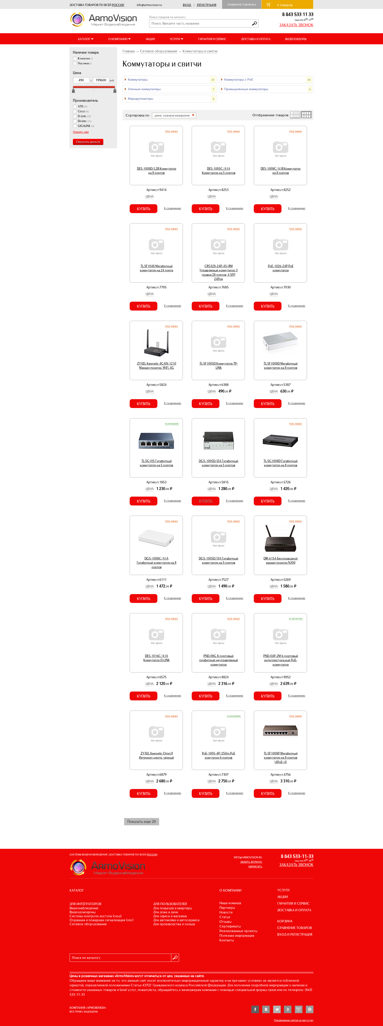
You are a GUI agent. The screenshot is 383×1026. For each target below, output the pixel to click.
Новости (226, 912)
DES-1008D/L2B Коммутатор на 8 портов (156, 171)
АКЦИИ (150, 39)
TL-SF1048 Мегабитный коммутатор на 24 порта (156, 268)
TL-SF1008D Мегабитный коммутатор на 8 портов (281, 365)
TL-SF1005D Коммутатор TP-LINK (218, 365)
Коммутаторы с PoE (267, 79)
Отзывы (225, 921)
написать (255, 866)
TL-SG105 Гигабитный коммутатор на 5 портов (156, 463)
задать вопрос (251, 861)
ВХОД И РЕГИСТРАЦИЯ (294, 934)
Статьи (224, 917)
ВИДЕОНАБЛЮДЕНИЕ (84, 908)
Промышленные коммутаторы (267, 89)
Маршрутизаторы (171, 98)
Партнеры (227, 908)
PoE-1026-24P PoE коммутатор (280, 268)
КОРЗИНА (284, 921)
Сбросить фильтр (88, 142)
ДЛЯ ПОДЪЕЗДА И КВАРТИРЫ (172, 908)
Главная (129, 51)
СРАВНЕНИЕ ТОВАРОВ (294, 928)
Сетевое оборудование (158, 51)
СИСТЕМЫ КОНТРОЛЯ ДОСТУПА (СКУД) (95, 916)
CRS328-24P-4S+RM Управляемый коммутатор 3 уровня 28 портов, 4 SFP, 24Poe (218, 272)
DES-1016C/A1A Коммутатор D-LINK (156, 658)
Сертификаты (230, 926)
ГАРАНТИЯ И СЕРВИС (212, 39)
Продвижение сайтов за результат (293, 1020)
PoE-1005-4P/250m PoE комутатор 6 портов (218, 755)
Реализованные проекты (238, 931)
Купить (143, 208)
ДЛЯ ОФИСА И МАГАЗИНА (170, 916)
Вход (187, 5)
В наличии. (296, 618)
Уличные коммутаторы (171, 89)
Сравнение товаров (241, 4)
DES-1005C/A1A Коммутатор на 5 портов (218, 171)
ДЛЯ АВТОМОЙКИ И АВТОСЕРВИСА (176, 920)
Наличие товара (86, 52)
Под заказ (171, 131)
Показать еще (81, 131)
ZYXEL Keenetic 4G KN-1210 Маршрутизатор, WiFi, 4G (156, 365)
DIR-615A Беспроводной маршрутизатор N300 (281, 560)
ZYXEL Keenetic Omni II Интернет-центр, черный (156, 755)
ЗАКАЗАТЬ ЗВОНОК (296, 25)
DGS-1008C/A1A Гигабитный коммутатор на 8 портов (156, 562)
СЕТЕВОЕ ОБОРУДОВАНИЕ (88, 924)
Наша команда (230, 903)
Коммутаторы (171, 79)
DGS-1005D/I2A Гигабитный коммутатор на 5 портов (218, 463)
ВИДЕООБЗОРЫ (295, 39)
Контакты (226, 940)
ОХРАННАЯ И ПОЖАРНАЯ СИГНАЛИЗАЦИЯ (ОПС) (101, 920)
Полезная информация (236, 935)
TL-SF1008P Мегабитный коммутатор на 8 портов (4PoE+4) (281, 757)
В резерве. (172, 423)
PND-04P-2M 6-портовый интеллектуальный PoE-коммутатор (280, 660)
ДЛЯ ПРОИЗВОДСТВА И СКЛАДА (174, 924)
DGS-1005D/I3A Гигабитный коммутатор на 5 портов (218, 560)
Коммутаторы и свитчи (200, 51)
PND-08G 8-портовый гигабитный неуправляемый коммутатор (218, 660)
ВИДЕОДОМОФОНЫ (83, 912)
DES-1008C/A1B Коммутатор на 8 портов (281, 171)
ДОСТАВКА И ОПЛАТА (255, 39)
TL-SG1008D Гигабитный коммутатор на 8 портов (281, 463)
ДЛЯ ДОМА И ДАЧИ (165, 912)
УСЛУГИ (283, 890)
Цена (150, 196)
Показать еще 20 (141, 821)
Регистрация (206, 5)
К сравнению (172, 208)
